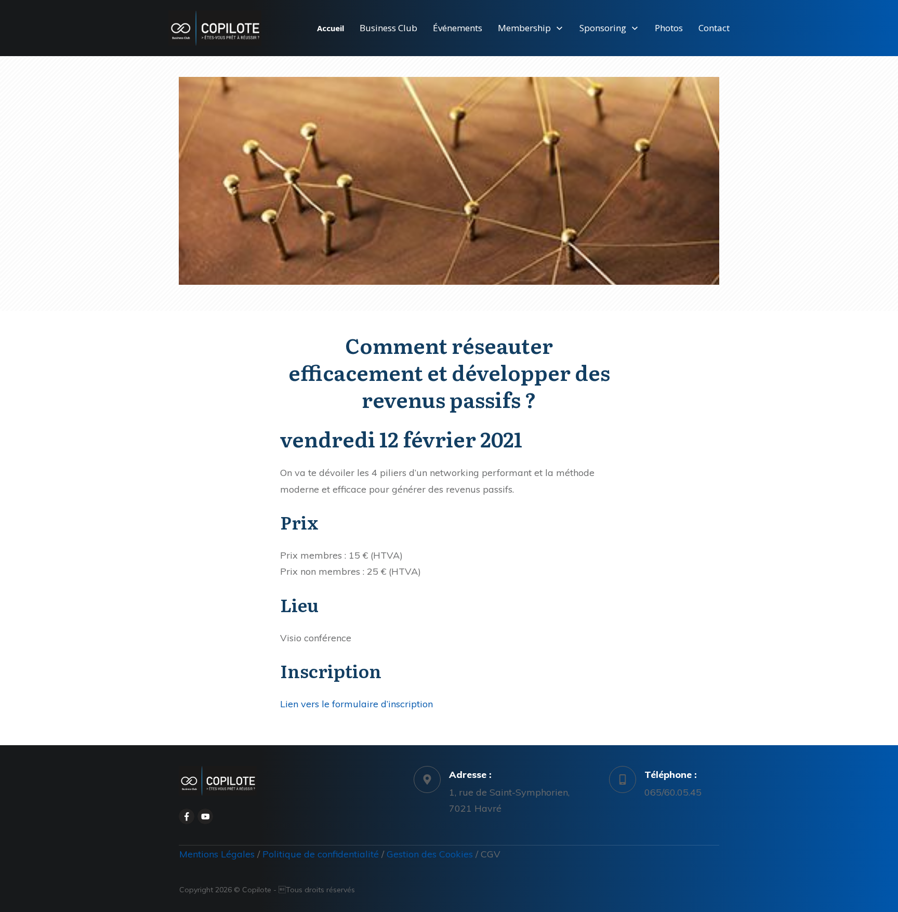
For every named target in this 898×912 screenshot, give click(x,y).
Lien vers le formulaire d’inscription (356, 704)
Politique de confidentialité (320, 854)
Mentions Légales (218, 854)
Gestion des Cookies (430, 854)
